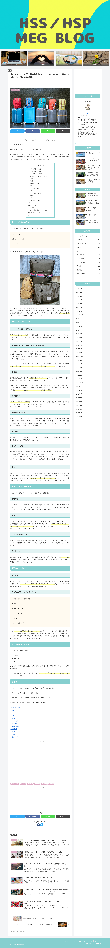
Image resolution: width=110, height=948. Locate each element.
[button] (63, 131)
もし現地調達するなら (34, 212)
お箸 (30, 198)
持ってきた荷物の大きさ (34, 169)
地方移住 (14, 731)
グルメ (13, 715)
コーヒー (14, 718)
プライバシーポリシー (87, 941)
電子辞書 (31, 207)
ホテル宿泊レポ (16, 726)
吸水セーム (32, 202)
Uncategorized (15, 713)
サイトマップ (97, 941)
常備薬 (31, 178)
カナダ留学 (31, 783)
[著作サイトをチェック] (38, 824)
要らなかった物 (32, 205)
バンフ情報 (14, 723)
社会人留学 (51, 783)
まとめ (30, 215)
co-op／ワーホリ (16, 707)
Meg (87, 113)
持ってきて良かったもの (34, 171)
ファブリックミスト (34, 200)
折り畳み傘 (32, 181)
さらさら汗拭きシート (35, 188)
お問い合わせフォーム (69, 941)
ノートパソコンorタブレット (37, 173)
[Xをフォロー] (41, 824)
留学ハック (14, 737)
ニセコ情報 (14, 721)
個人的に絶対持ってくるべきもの (38, 210)
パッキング (38, 783)
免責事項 (78, 941)
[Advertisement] (40, 82)
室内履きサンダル (34, 183)
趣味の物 (31, 195)
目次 (38, 165)
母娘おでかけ (15, 734)
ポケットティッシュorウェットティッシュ (40, 176)
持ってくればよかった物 (34, 193)
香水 (30, 190)
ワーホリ (44, 783)
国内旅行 (14, 729)
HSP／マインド (16, 710)
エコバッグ (32, 185)
